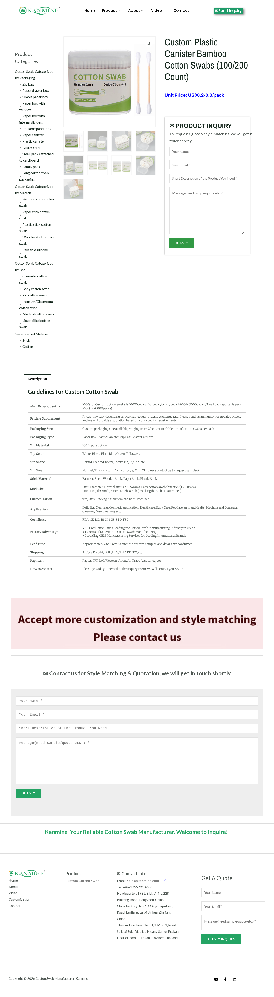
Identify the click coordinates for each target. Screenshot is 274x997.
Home (90, 10)
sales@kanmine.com (143, 881)
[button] (149, 43)
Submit (181, 243)
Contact (181, 10)
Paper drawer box (35, 90)
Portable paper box (36, 129)
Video (156, 10)
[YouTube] (216, 979)
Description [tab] (37, 379)
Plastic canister (33, 141)
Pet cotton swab (34, 295)
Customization (19, 899)
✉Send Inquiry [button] (228, 10)
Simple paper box (35, 97)
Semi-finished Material (31, 334)
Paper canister (33, 135)
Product (109, 10)
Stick (26, 340)
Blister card (31, 148)
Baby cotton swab (35, 289)
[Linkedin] (235, 979)
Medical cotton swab (38, 314)
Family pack (31, 167)
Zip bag (28, 84)
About (134, 10)
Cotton (27, 346)
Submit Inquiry (221, 939)
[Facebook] (225, 979)
